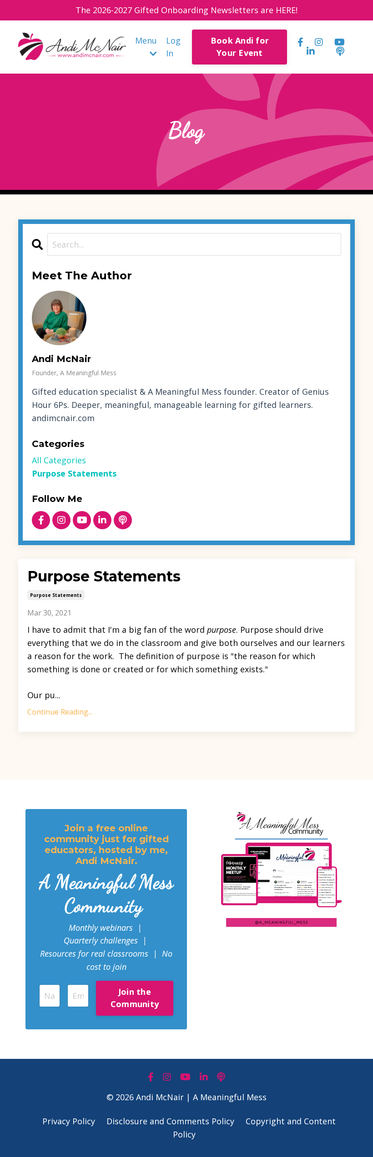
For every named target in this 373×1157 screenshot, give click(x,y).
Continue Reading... (59, 712)
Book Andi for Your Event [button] (240, 46)
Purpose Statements (104, 576)
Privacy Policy (68, 1121)
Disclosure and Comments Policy (170, 1121)
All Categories (59, 460)
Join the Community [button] (135, 997)
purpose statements (56, 595)
